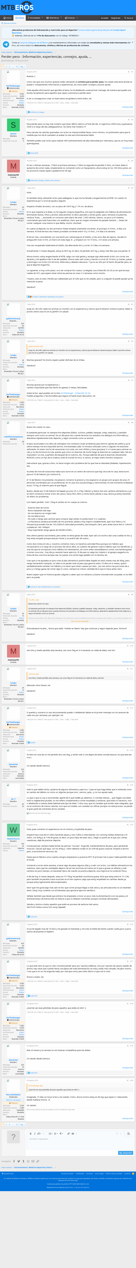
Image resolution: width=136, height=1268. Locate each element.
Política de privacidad (113, 1173)
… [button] (12, 66)
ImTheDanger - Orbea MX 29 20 (75, 393)
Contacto (89, 1173)
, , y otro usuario (45, 180)
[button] (42, 17)
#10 (131, 646)
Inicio (8, 17)
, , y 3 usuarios (45, 587)
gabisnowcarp (13, 318)
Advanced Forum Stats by (68, 1187)
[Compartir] (128, 71)
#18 (131, 1003)
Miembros (54, 17)
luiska (13, 202)
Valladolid (20, 1110)
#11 (131, 669)
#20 (131, 1080)
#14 (131, 785)
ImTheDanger (8, 60)
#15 (131, 825)
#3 (132, 161)
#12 (131, 708)
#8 (132, 422)
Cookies (127, 1173)
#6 (132, 341)
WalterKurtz (13, 838)
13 (17, 66)
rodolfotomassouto (13, 436)
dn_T (13, 799)
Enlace (21, 103)
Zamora (21, 774)
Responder (128, 107)
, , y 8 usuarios (47, 297)
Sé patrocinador (67, 1173)
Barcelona (20, 98)
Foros (21, 17)
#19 (131, 1046)
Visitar (21, 100)
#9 (132, 594)
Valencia (21, 848)
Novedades (35, 17)
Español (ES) (9, 1173)
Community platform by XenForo (68, 1184)
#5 (132, 304)
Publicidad (80, 1173)
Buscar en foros (10, 23)
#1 (132, 72)
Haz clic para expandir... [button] (80, 621)
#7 (132, 380)
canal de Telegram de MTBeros (34, 42)
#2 (132, 119)
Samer (13, 133)
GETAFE (21, 328)
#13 (131, 750)
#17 (131, 961)
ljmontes (13, 764)
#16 (131, 924)
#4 (132, 188)
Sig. (21, 66)
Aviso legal (99, 1173)
